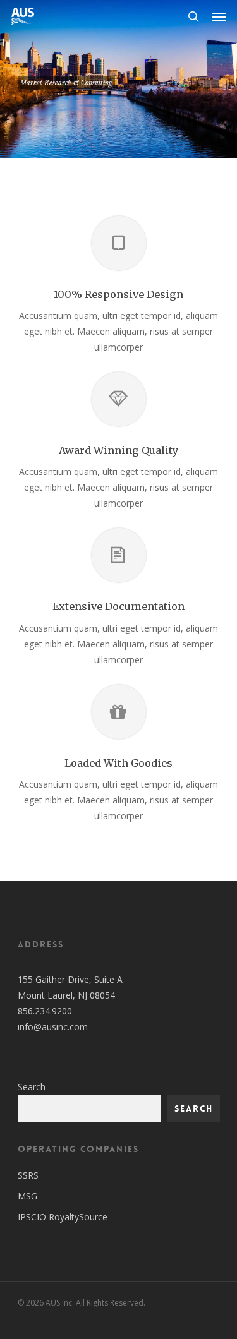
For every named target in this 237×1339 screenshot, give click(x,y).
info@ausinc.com (53, 1027)
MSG (27, 1196)
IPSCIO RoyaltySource (62, 1217)
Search (32, 1087)
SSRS (28, 1175)
